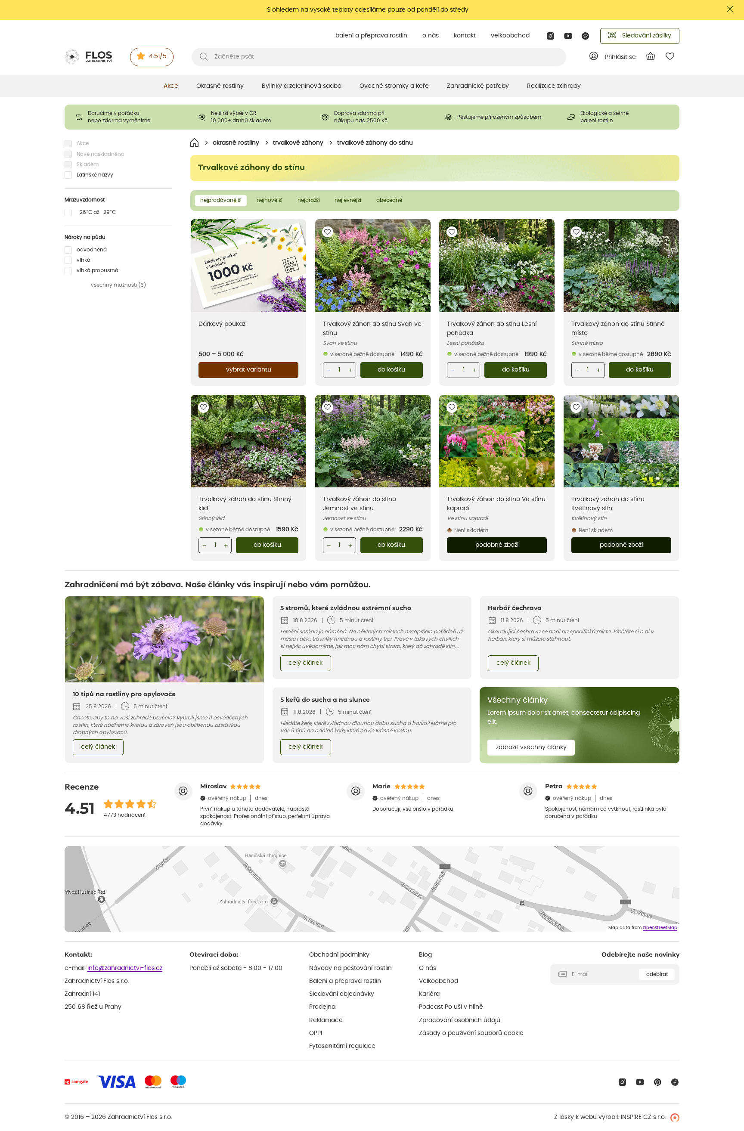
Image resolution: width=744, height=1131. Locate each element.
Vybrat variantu (248, 370)
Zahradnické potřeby (478, 86)
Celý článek (98, 747)
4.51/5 (158, 56)
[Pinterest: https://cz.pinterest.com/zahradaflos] (657, 1082)
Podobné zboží (496, 545)
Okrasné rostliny (220, 86)
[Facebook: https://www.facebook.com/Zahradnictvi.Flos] (675, 1082)
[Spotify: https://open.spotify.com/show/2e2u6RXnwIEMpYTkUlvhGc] (586, 36)
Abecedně (389, 200)
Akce (171, 86)
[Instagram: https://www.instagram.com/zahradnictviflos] (550, 36)
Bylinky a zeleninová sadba (301, 86)
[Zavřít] (730, 9)
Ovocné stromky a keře (394, 86)
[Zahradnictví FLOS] (88, 57)
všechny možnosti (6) (118, 285)
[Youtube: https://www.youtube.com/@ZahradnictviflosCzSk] (568, 36)
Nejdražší (309, 200)
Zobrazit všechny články (531, 747)
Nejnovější (269, 200)
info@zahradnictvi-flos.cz (124, 968)
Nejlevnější (348, 200)
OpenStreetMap (660, 928)
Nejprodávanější (221, 200)
